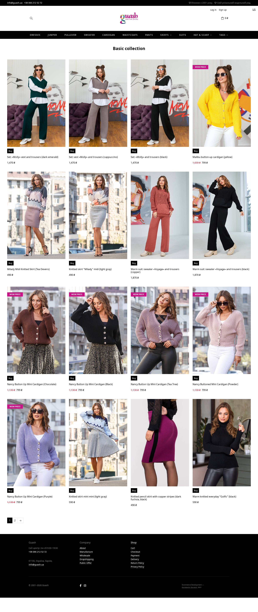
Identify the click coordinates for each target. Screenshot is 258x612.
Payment (135, 555)
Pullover (70, 34)
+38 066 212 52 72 (33, 2)
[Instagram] (85, 586)
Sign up (223, 9)
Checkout (135, 551)
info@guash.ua (14, 2)
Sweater (89, 34)
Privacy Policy (137, 566)
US (254, 9)
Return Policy (137, 563)
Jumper (52, 34)
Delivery (135, 559)
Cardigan (108, 34)
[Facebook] (80, 586)
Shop (134, 542)
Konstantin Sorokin (189, 587)
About (83, 548)
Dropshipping (87, 559)
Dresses (35, 34)
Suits (182, 34)
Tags (222, 34)
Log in (213, 9)
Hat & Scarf (201, 34)
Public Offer (86, 563)
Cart (133, 548)
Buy (10, 151)
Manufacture (86, 551)
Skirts (164, 34)
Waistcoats (130, 34)
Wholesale (85, 555)
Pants (149, 34)
